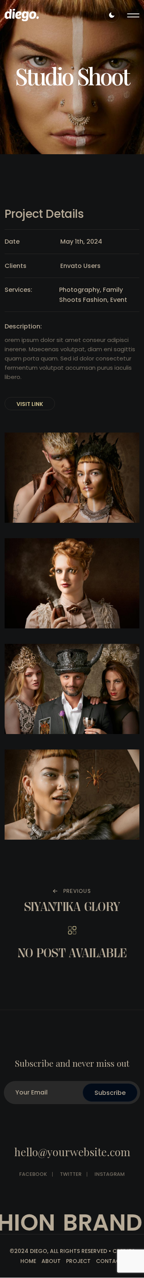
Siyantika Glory (72, 906)
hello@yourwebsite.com (72, 1152)
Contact (110, 1261)
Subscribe (110, 1092)
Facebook (33, 1174)
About (51, 1261)
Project (78, 1261)
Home (28, 1261)
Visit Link (30, 404)
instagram (109, 1174)
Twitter (70, 1174)
